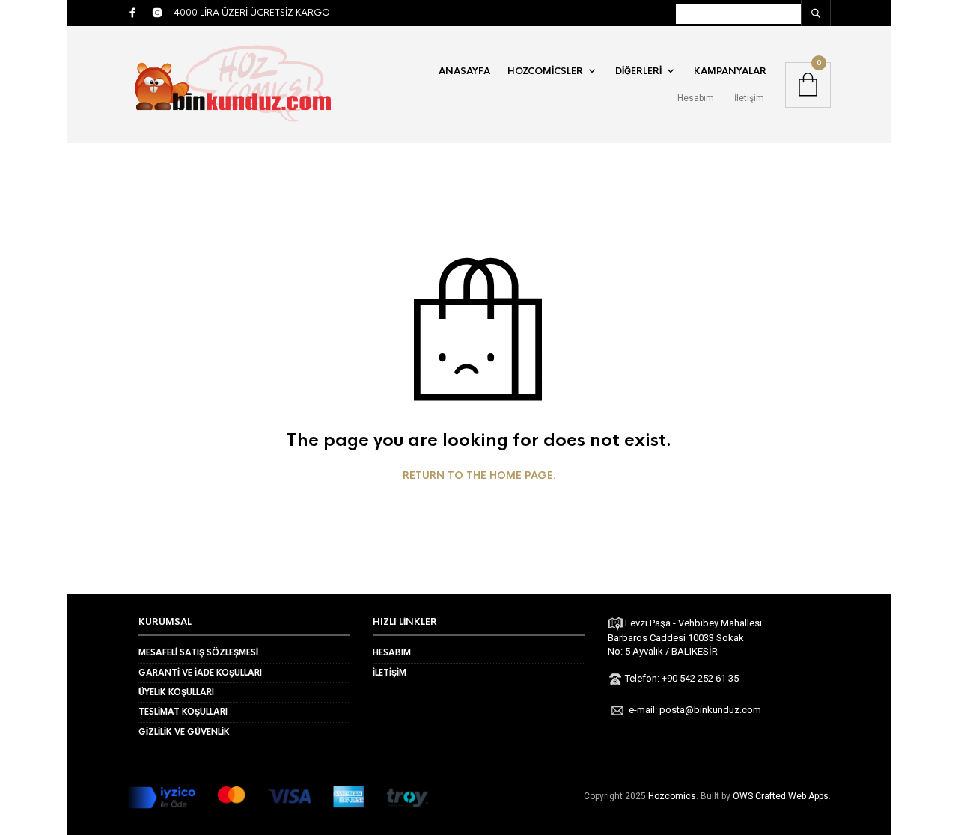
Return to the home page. (479, 476)
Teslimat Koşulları (183, 711)
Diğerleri (638, 71)
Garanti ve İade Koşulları (200, 672)
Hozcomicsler (545, 71)
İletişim (749, 98)
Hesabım (695, 98)
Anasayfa (464, 71)
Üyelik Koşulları (176, 692)
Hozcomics (672, 796)
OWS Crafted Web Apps (781, 796)
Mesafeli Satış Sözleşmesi (198, 652)
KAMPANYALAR (730, 71)
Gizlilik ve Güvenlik (184, 732)
